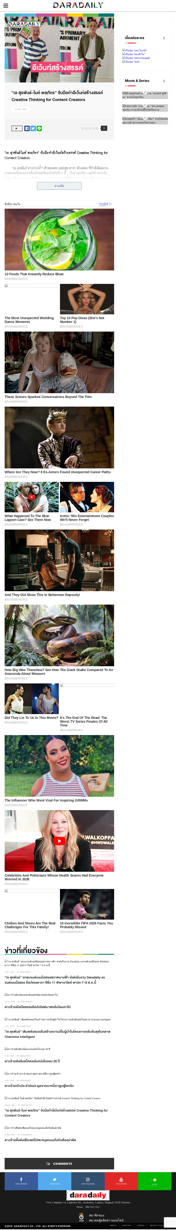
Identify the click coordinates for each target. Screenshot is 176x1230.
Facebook (21, 1184)
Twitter (55, 1184)
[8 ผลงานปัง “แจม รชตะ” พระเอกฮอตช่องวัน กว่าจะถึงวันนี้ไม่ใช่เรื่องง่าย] (145, 104)
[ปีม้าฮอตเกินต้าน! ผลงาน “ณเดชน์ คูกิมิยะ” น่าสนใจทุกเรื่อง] (145, 92)
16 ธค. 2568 (10, 1002)
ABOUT (113, 1225)
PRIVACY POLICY (158, 1225)
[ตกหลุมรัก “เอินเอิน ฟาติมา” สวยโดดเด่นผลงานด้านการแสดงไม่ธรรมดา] (145, 117)
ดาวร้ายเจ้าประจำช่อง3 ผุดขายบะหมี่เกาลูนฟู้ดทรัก (39, 1086)
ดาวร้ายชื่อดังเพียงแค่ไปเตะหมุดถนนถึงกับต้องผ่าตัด (40, 1140)
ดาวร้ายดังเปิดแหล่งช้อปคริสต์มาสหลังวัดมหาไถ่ (38, 1007)
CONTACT (127, 1225)
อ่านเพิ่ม (59, 185)
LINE (154, 1185)
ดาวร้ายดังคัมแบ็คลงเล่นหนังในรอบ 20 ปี (32, 1061)
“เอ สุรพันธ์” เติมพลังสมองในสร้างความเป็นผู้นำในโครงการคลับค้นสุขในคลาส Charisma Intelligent (57, 1034)
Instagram (88, 1184)
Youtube (121, 1184)
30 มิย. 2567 (10, 1135)
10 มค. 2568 (20, 109)
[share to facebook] (27, 128)
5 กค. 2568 (9, 1026)
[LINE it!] (39, 128)
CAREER (141, 1225)
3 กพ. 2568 (9, 1080)
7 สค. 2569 (9, 972)
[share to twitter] (33, 128)
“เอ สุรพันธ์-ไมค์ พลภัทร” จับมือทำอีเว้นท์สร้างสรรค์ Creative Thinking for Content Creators (56, 1113)
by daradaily (24, 972)
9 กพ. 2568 (9, 1056)
